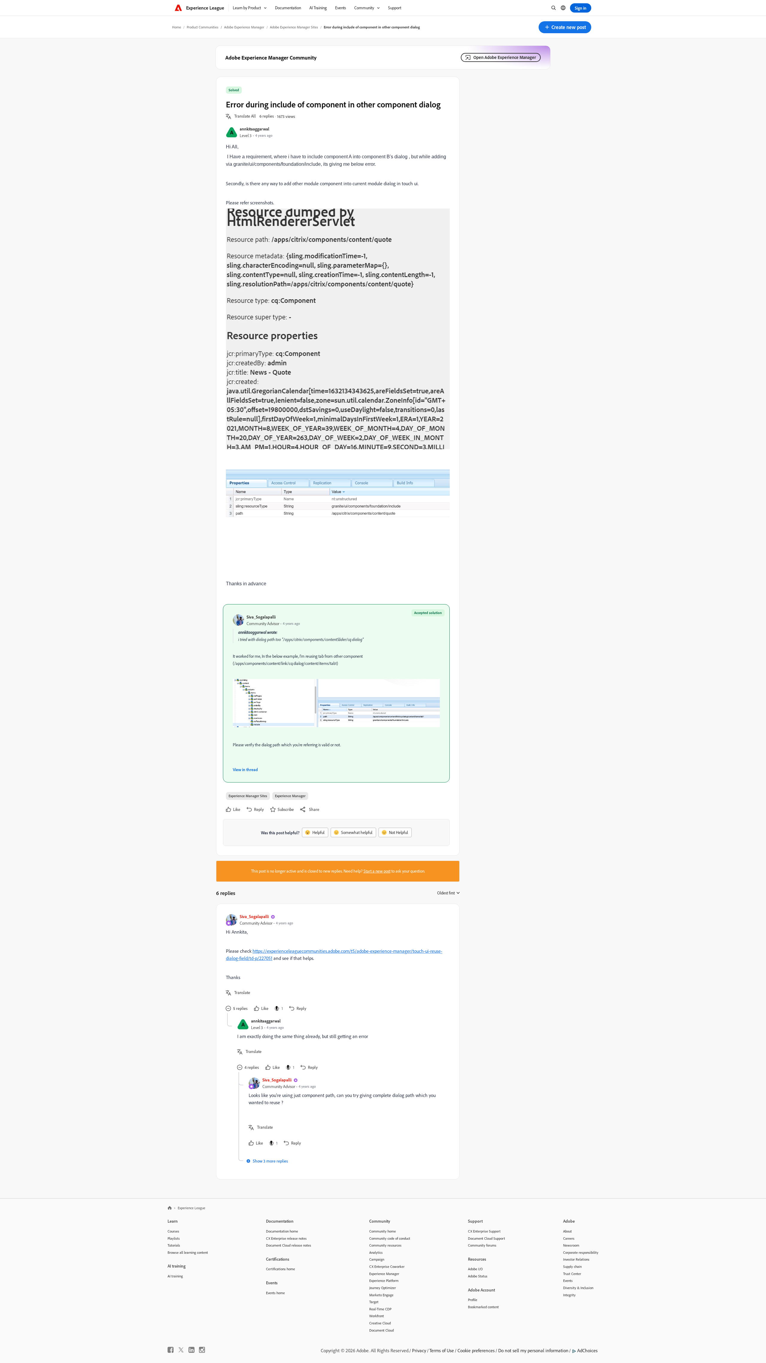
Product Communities (202, 27)
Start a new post (377, 871)
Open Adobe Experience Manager (504, 57)
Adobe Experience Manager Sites (294, 27)
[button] (565, 27)
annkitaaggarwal (254, 128)
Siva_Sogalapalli (261, 616)
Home (176, 27)
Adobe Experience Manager (244, 27)
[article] (336, 963)
